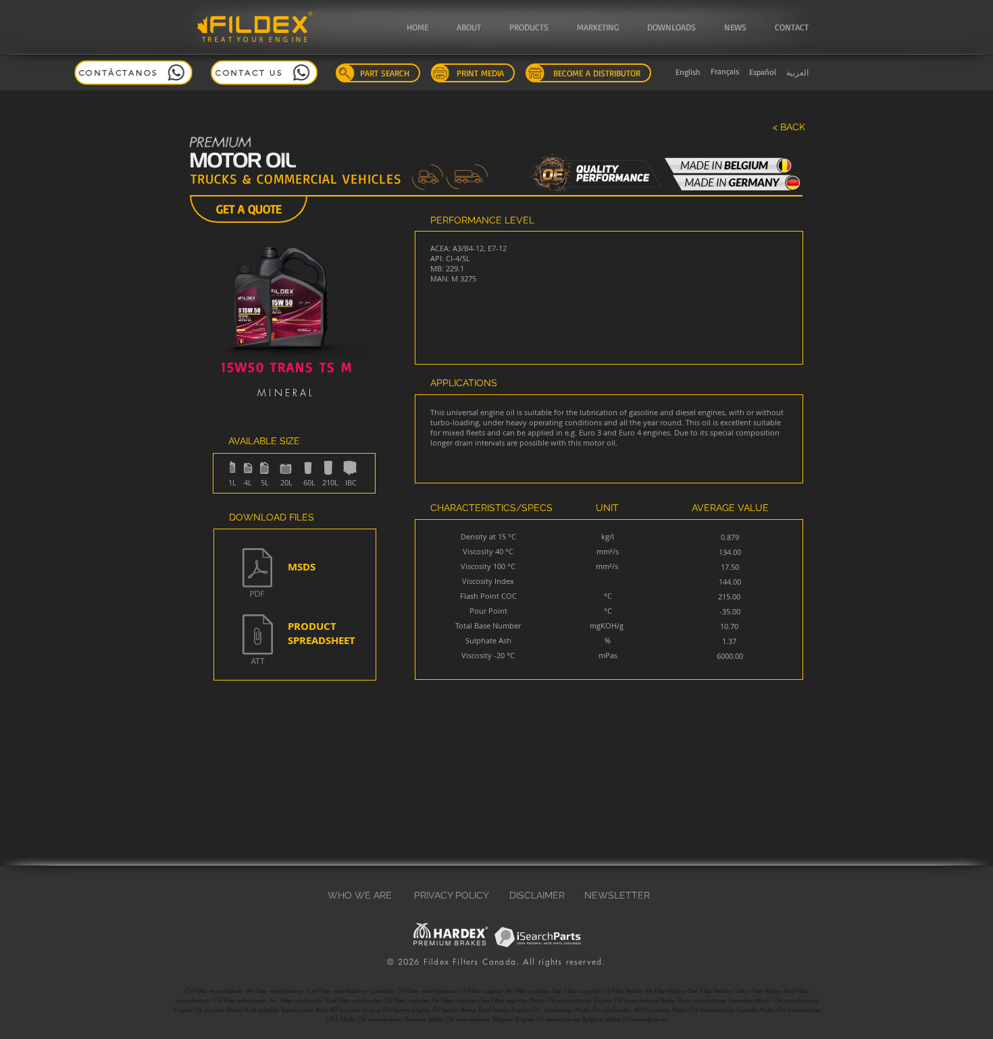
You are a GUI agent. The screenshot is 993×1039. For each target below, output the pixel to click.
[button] (476, 27)
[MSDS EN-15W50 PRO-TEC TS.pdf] (257, 574)
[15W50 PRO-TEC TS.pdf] (257, 641)
